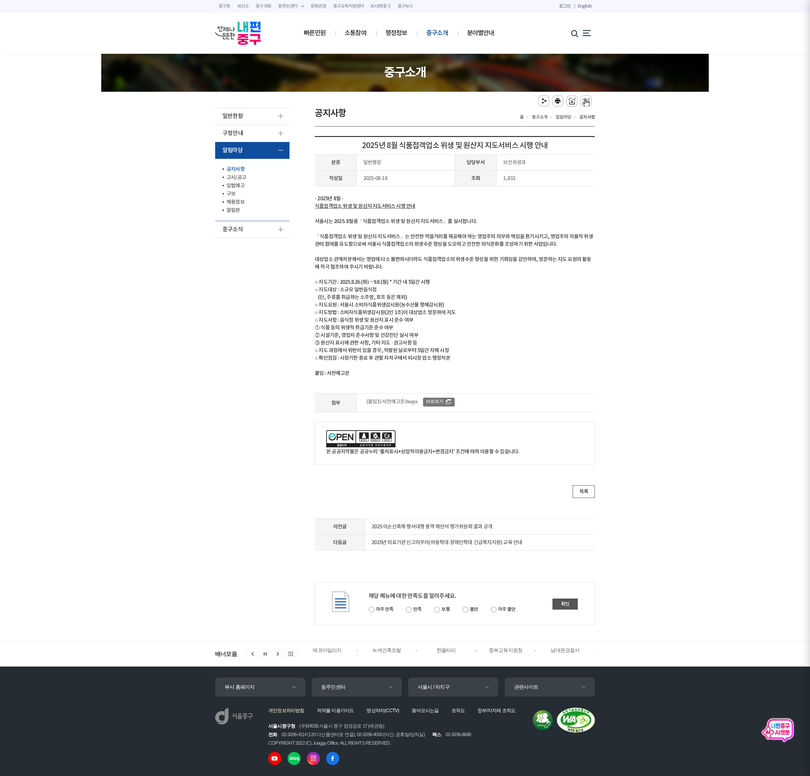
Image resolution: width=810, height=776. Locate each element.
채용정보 (236, 202)
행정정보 (396, 33)
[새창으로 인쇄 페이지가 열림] (557, 101)
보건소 (243, 6)
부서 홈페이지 (239, 687)
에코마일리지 (327, 650)
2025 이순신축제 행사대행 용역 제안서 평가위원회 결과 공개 (431, 527)
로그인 (565, 6)
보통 (445, 609)
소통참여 (355, 33)
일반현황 (232, 116)
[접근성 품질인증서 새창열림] (576, 720)
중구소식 (232, 229)
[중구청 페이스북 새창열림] (332, 758)
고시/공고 (236, 177)
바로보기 (434, 402)
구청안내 (232, 133)
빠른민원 (315, 33)
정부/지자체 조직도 (496, 710)
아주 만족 (384, 609)
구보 (231, 194)
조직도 (458, 710)
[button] (278, 654)
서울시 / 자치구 (434, 687)
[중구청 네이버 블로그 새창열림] (294, 758)
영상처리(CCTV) (382, 710)
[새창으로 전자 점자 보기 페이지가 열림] (586, 101)
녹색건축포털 (386, 650)
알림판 (233, 210)
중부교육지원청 (505, 650)
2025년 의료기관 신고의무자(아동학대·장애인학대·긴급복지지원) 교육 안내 (446, 542)
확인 (565, 604)
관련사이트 (526, 687)
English (585, 6)
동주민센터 (333, 687)
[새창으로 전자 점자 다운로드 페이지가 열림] (571, 101)
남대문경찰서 (565, 650)
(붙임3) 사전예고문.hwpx (391, 402)
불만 (474, 609)
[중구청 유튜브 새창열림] (274, 758)
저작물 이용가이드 (335, 710)
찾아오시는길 (425, 710)
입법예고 (236, 186)
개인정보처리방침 (286, 710)
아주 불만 (506, 609)
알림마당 (232, 150)
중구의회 (263, 6)
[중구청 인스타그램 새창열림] (313, 758)
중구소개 (437, 33)
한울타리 (446, 650)
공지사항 (236, 169)
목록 (583, 491)
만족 (417, 609)
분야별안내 (480, 33)
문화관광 (318, 6)
